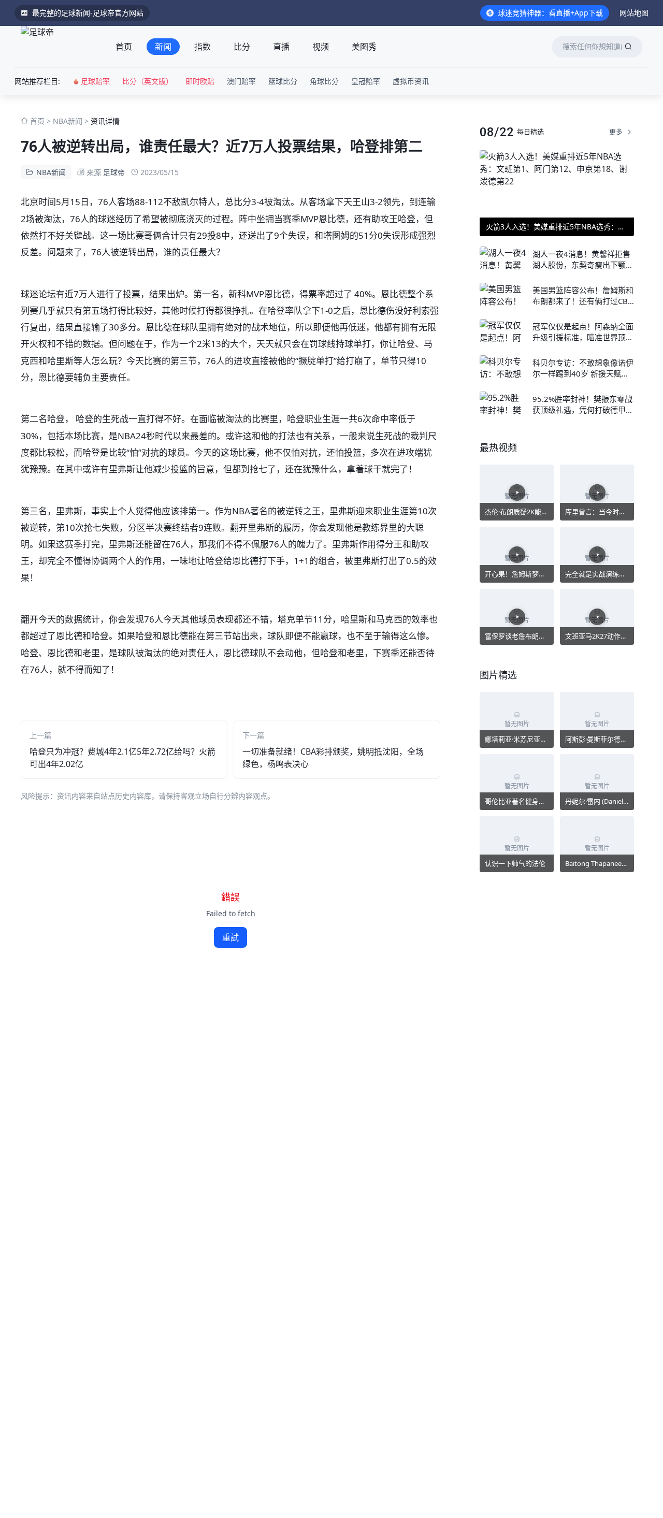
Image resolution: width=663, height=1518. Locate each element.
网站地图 (633, 13)
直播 (281, 46)
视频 (320, 46)
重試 (230, 937)
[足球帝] (58, 46)
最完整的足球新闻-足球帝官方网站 (87, 13)
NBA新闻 (67, 121)
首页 (124, 46)
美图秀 (364, 46)
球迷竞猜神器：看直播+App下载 (550, 13)
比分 (242, 46)
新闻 (163, 46)
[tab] (123, 46)
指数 (202, 46)
